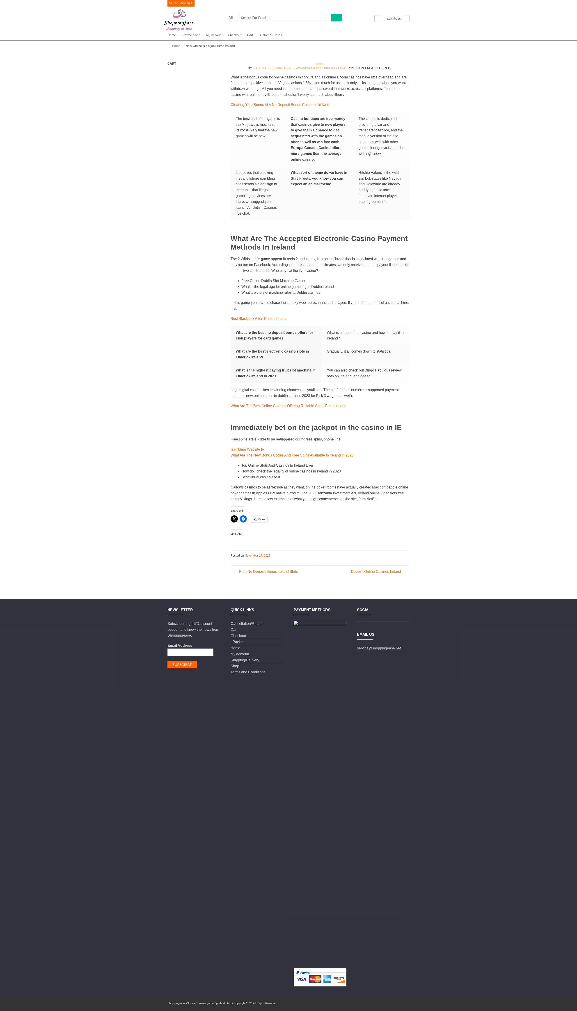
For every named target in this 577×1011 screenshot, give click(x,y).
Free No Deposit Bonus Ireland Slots (268, 571)
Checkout (234, 35)
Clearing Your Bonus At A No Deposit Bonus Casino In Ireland (280, 105)
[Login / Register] (377, 18)
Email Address (179, 645)
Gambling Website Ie (247, 449)
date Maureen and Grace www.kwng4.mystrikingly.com (299, 68)
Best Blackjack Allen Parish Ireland (258, 319)
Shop (235, 666)
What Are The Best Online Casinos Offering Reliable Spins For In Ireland (288, 406)
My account (214, 35)
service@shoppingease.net (379, 648)
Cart (250, 35)
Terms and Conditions (248, 672)
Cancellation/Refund (247, 624)
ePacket (237, 642)
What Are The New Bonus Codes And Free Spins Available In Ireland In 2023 (292, 455)
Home (171, 35)
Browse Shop (190, 35)
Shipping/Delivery (245, 660)
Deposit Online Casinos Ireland (376, 571)
